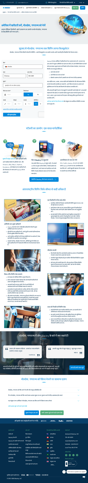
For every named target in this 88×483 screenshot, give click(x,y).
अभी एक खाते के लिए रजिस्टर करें (55, 101)
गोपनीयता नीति (11, 454)
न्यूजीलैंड (52, 451)
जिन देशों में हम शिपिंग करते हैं (13, 12)
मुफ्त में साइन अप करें (32, 413)
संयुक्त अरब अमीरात (54, 458)
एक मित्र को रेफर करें (13, 451)
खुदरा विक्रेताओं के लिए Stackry (62, 7)
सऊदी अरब (53, 454)
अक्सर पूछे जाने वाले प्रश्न (31, 464)
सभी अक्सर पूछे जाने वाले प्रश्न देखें (17, 406)
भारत (51, 444)
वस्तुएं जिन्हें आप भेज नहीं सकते (32, 444)
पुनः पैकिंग (27, 437)
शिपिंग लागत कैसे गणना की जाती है (33, 453)
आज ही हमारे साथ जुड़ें (77, 367)
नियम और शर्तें (11, 461)
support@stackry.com (23, 2)
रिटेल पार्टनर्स (28, 460)
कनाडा (51, 437)
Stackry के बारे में (12, 437)
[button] (66, 2)
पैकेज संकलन (28, 434)
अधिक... (53, 465)
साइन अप (75, 7)
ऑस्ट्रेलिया (53, 434)
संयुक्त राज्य (53, 461)
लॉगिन (82, 7)
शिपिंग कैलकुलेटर (52, 2)
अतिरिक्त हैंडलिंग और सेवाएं (14, 447)
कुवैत (51, 447)
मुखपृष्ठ (4, 12)
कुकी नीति (10, 458)
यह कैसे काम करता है (13, 444)
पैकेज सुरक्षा (28, 441)
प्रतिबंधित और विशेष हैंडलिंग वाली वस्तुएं (33, 449)
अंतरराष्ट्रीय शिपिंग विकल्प (31, 457)
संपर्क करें (10, 434)
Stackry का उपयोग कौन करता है (16, 441)
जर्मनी (51, 441)
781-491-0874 (69, 437)
